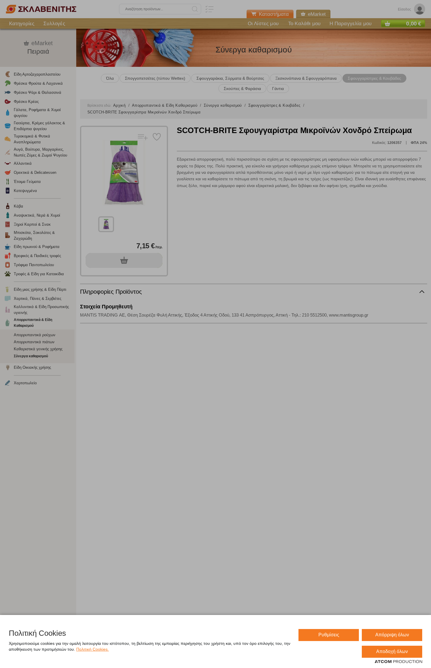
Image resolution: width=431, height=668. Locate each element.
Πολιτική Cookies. (92, 649)
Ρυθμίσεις (328, 634)
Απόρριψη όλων (392, 634)
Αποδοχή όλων (392, 651)
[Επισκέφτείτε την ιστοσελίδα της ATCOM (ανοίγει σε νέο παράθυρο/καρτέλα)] (398, 662)
